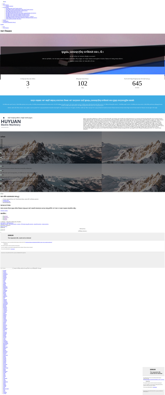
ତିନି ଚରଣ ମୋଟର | (13, 224)
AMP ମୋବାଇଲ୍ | (10, 223)
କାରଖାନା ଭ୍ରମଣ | (9, 6)
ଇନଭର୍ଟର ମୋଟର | (38, 224)
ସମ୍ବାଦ (4, 20)
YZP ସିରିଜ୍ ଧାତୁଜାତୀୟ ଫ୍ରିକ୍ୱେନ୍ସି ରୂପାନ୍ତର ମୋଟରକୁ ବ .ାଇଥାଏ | (20, 16)
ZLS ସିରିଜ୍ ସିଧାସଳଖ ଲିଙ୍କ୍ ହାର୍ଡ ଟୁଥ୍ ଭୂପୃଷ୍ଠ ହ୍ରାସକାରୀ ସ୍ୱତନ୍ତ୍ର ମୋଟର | (21, 13)
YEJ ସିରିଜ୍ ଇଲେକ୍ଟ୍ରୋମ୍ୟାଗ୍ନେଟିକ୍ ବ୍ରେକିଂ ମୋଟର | (17, 10)
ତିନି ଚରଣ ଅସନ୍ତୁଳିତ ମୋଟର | (27, 224)
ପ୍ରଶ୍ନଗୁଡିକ (5, 21)
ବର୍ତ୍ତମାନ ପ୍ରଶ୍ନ (4, 210)
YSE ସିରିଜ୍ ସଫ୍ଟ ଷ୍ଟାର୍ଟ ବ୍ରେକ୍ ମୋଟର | (14, 8)
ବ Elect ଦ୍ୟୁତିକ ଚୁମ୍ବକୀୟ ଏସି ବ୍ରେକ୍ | (13, 18)
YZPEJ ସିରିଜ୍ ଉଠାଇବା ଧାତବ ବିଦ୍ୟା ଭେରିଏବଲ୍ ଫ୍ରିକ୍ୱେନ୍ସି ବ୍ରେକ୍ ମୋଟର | (21, 17)
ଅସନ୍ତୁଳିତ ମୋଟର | (5, 224)
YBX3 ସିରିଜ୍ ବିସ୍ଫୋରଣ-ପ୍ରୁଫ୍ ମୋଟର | (14, 11)
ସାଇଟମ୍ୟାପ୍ (3, 223)
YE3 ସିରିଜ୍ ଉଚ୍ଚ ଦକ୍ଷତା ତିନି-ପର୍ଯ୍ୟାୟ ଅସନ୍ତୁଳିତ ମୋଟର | (18, 14)
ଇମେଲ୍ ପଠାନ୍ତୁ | (4, 226)
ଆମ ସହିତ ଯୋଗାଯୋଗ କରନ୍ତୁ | (9, 22)
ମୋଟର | (19, 224)
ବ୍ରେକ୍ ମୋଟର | (45, 224)
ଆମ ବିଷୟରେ (6, 4)
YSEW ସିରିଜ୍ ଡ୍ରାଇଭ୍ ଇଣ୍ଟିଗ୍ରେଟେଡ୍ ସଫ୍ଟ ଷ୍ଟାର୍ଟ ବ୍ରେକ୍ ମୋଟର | (19, 9)
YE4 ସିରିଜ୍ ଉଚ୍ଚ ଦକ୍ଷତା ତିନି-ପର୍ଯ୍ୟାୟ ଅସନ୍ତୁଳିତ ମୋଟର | (18, 15)
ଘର (4, 3)
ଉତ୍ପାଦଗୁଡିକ (6, 7)
